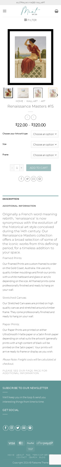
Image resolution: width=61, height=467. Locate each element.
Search (33, 457)
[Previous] (8, 57)
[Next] (53, 57)
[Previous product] (33, 117)
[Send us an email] (24, 428)
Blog (42, 457)
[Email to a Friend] (33, 179)
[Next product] (27, 117)
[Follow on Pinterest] (30, 428)
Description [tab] (11, 199)
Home (19, 101)
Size (4, 144)
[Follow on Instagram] (12, 428)
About (20, 455)
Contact (21, 457)
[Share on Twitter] (27, 179)
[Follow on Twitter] (18, 428)
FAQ (28, 455)
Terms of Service (43, 455)
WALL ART (32, 101)
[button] (5, 11)
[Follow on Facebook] (5, 428)
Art (43, 101)
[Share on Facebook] (21, 179)
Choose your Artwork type (15, 133)
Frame (5, 154)
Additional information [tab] (19, 206)
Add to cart (39, 167)
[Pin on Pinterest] (40, 179)
